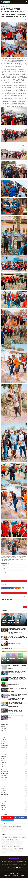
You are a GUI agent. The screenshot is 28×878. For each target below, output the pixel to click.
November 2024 (14, 771)
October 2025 (14, 792)
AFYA (10, 837)
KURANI (13, 844)
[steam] (8, 868)
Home (2, 6)
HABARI (6, 6)
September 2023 (14, 745)
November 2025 (14, 794)
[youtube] (17, 868)
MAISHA (10, 848)
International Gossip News (15, 826)
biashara (15, 837)
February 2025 (14, 777)
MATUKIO (11, 850)
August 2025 (14, 788)
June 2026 (14, 807)
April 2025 (14, 781)
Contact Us (15, 875)
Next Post (24, 596)
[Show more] (26, 588)
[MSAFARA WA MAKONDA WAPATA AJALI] (4, 717)
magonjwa (16, 846)
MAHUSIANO (4, 848)
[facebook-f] (11, 868)
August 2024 (14, 766)
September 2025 (14, 790)
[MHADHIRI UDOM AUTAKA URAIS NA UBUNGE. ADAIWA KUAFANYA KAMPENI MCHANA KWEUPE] (4, 673)
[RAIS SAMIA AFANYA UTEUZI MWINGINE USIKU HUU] (4, 684)
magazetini (10, 846)
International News (6, 828)
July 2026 (14, 809)
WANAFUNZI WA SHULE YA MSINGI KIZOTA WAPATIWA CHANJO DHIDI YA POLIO (17, 638)
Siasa (21, 850)
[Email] (23, 588)
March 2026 (14, 801)
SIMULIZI (3, 853)
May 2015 (14, 726)
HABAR (7, 839)
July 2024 (14, 764)
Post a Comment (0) (14, 593)
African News (4, 826)
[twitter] (14, 868)
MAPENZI (15, 848)
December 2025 (14, 796)
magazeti (4, 846)
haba (3, 839)
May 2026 (14, 805)
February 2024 (14, 754)
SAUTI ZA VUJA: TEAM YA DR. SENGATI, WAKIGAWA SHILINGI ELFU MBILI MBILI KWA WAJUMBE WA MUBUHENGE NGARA (17, 704)
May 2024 (14, 760)
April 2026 (14, 803)
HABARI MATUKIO (5, 841)
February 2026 (14, 800)
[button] (1, 2)
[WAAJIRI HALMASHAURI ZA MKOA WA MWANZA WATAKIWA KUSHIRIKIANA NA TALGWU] (4, 690)
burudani (24, 837)
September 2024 (14, 767)
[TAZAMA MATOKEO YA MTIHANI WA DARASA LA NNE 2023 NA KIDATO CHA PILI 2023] (4, 667)
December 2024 (14, 773)
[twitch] (20, 868)
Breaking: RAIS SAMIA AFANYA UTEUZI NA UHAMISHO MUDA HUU (17, 642)
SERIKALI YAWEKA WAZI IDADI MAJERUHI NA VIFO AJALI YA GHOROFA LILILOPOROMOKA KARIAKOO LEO (15, 711)
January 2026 (14, 798)
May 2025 (14, 783)
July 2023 (14, 741)
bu (19, 837)
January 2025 (14, 775)
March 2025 (14, 779)
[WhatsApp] (20, 588)
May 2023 (14, 737)
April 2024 (14, 758)
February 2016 (14, 730)
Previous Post (5, 596)
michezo (4, 831)
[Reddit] (17, 588)
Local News (14, 828)
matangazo (4, 850)
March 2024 (14, 756)
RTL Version (21, 875)
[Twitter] (14, 588)
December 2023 (14, 751)
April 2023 (14, 736)
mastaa (20, 828)
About (9, 875)
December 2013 (14, 724)
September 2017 (14, 734)
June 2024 (14, 762)
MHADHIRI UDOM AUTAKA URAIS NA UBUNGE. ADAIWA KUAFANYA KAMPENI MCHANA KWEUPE (17, 673)
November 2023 (14, 749)
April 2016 (14, 732)
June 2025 (14, 784)
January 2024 (14, 752)
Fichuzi (16, 873)
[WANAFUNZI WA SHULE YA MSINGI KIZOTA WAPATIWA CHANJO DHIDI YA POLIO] (4, 638)
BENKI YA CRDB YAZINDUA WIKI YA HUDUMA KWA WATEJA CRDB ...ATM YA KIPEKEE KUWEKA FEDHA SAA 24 (17, 679)
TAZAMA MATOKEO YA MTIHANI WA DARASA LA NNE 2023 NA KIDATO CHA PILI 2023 (17, 667)
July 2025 (14, 786)
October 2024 (14, 769)
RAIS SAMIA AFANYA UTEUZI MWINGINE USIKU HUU (15, 683)
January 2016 (14, 728)
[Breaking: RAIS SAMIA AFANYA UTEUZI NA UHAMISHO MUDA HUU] (4, 643)
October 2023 (14, 747)
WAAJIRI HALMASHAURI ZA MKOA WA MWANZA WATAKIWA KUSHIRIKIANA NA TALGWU (17, 690)
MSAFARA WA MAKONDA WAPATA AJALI (16, 716)
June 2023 (14, 739)
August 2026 (14, 811)
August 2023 (14, 743)
